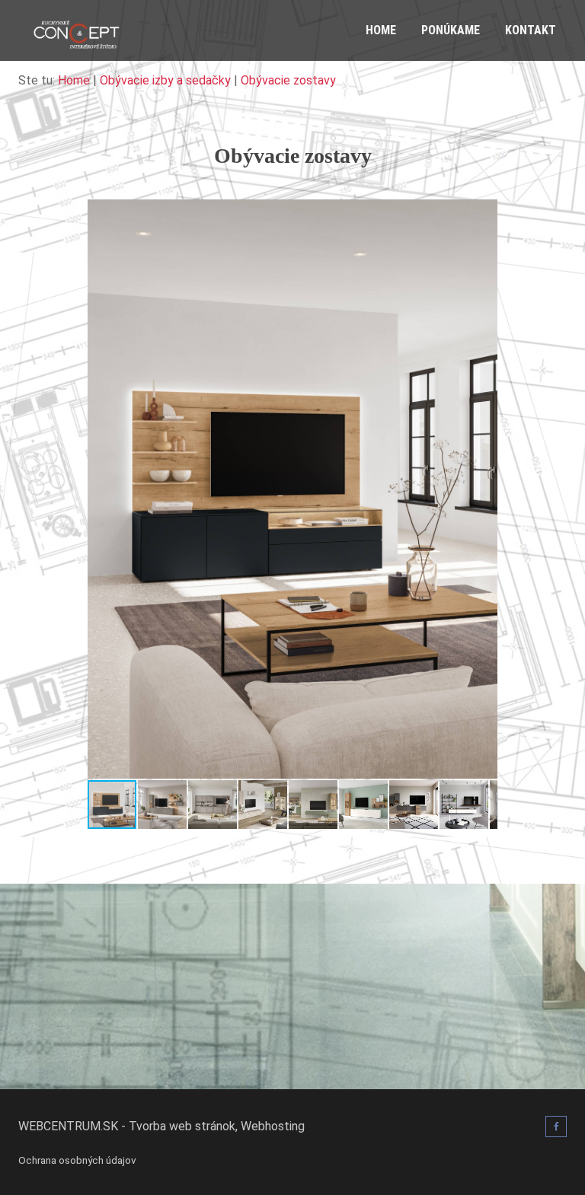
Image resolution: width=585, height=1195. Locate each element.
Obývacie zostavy (288, 80)
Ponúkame (450, 30)
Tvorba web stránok (182, 1126)
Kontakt (530, 30)
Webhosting (273, 1126)
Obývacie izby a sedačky (165, 80)
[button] (484, 213)
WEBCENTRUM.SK (68, 1126)
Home (381, 30)
